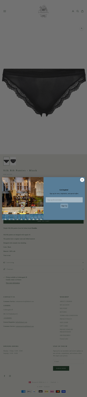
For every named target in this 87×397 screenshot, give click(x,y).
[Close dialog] (82, 180)
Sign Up (64, 206)
